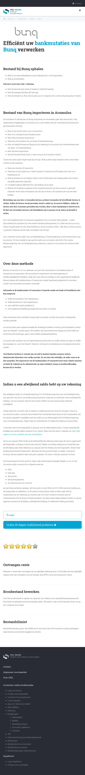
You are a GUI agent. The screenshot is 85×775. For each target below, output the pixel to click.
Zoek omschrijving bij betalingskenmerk (24, 737)
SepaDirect (8, 756)
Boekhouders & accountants (19, 744)
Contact (78, 3)
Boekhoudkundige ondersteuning (22, 750)
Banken (32, 19)
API (9, 734)
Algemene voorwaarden (15, 672)
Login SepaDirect (15, 761)
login (11, 515)
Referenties (12, 740)
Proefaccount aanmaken (18, 694)
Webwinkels (17, 717)
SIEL (15, 655)
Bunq (40, 19)
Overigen (16, 730)
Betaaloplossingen (19, 724)
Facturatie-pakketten (21, 727)
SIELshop (11, 710)
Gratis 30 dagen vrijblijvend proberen (30, 525)
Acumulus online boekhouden (18, 685)
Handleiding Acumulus (17, 747)
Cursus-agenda (14, 700)
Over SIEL (8, 677)
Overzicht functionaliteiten (19, 697)
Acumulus (11, 19)
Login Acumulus (14, 690)
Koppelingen (22, 19)
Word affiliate (13, 707)
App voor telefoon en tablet (19, 704)
